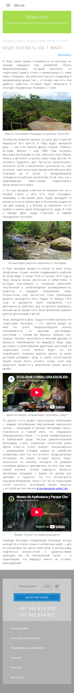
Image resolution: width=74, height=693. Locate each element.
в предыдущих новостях (52, 488)
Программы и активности (27, 647)
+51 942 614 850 (37, 608)
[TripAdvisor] (47, 586)
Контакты (16, 677)
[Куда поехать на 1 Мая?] (37, 111)
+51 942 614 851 (37, 615)
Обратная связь (37, 597)
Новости (16, 667)
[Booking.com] (28, 586)
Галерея (15, 657)
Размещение (19, 628)
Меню (19, 5)
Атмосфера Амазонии (24, 638)
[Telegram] (56, 586)
